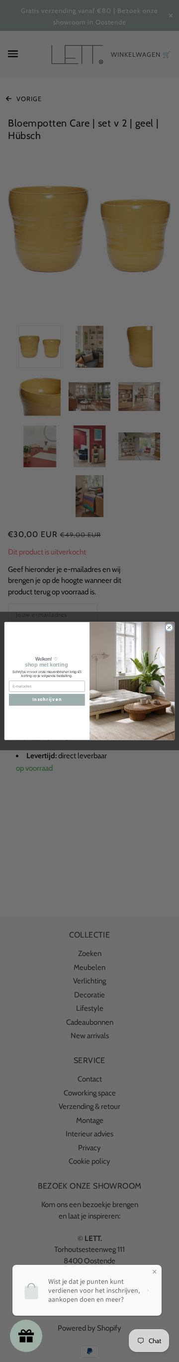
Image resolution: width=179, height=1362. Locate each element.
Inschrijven (47, 699)
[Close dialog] (169, 627)
